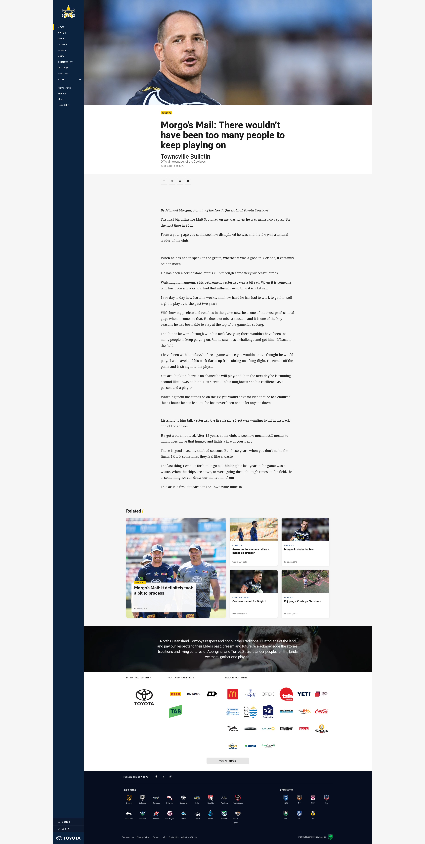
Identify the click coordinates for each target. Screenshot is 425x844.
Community (65, 62)
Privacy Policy (143, 837)
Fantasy (63, 67)
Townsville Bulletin (185, 156)
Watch (62, 33)
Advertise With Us (189, 837)
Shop (60, 99)
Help (164, 837)
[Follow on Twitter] (163, 777)
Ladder (62, 44)
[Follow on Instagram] (171, 777)
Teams (62, 50)
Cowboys (166, 113)
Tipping (63, 73)
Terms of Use (128, 837)
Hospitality (64, 104)
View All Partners (227, 760)
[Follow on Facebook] (156, 777)
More (61, 79)
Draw (61, 38)
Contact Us (173, 837)
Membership (64, 87)
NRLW (61, 56)
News (61, 27)
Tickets (62, 93)
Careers (156, 837)
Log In (65, 828)
